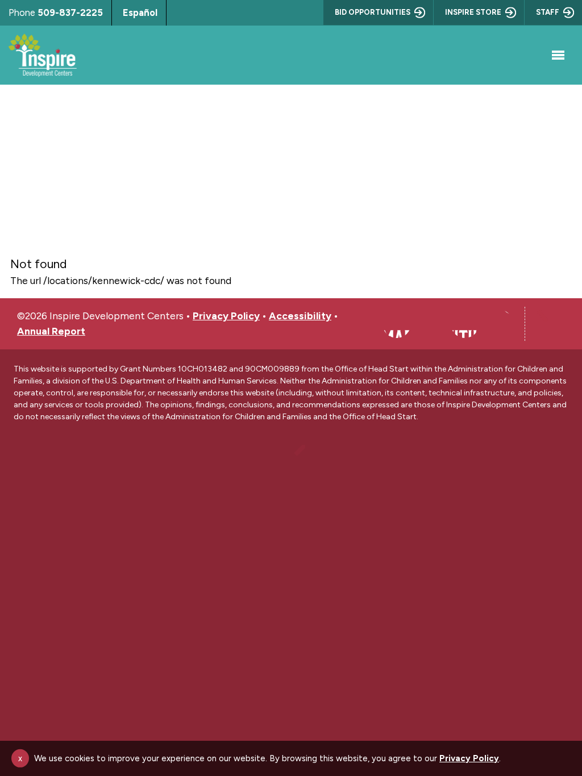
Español (140, 12)
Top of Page (551, 324)
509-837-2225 (70, 12)
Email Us (499, 324)
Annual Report (51, 331)
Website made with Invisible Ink (291, 459)
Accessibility (300, 316)
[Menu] (556, 55)
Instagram (431, 324)
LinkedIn (465, 324)
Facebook (397, 324)
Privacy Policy (226, 316)
